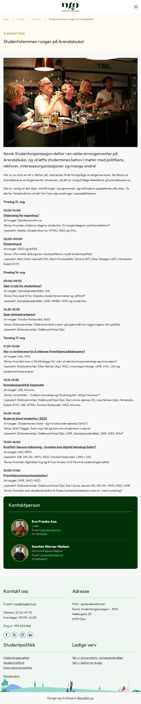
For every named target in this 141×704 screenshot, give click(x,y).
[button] (136, 7)
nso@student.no (25, 604)
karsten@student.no (52, 555)
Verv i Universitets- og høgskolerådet (97, 658)
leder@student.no (50, 530)
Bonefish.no (86, 698)
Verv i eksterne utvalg (87, 663)
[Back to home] (70, 7)
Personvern (11, 676)
